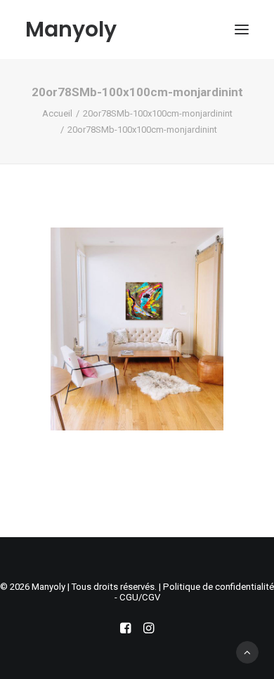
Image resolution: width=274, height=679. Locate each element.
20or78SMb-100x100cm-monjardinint (158, 113)
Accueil (57, 113)
